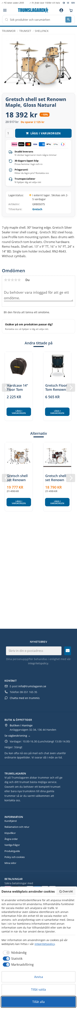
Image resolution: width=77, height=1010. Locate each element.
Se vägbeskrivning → (17, 735)
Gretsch (37, 209)
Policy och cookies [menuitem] (14, 857)
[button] (4, 10)
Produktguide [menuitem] (12, 851)
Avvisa (38, 977)
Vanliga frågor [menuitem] (12, 845)
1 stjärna (5, 280)
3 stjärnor (12, 280)
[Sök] (68, 20)
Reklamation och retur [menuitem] (16, 826)
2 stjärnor (9, 280)
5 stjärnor (19, 280)
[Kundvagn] (70, 10)
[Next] (70, 388)
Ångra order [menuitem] (11, 839)
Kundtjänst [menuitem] (10, 821)
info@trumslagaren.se (32, 686)
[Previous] (6, 388)
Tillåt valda (38, 989)
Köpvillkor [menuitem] (10, 833)
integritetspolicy (38, 663)
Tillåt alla (38, 1002)
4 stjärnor (15, 280)
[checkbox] (14, 952)
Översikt (68, 891)
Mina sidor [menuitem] (10, 863)
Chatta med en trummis (25, 698)
